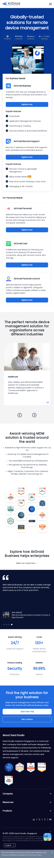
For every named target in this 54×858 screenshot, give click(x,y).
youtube (50, 819)
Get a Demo (27, 719)
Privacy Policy (36, 855)
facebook (45, 819)
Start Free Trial (27, 711)
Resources (8, 802)
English (8, 845)
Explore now (27, 104)
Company (8, 793)
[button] (20, 415)
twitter (39, 819)
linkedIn (34, 819)
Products (7, 810)
